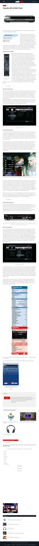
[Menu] (4, 1)
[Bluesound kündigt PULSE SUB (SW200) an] (4, 537)
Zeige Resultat (19, 468)
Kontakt (25, 544)
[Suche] (35, 1)
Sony (5, 460)
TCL (4, 461)
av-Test (4, 5)
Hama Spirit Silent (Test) (7, 434)
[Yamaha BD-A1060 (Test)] (19, 20)
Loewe (5, 453)
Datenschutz (13, 544)
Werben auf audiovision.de (31, 544)
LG (4, 452)
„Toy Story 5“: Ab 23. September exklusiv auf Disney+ (10, 422)
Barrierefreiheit (19, 544)
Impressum (8, 544)
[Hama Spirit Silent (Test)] (11, 429)
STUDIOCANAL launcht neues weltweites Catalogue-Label (15, 533)
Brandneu (5, 515)
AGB (22, 544)
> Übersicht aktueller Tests (7, 442)
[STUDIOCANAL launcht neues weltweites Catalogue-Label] (4, 533)
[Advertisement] (19, 479)
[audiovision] (19, 1)
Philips (5, 457)
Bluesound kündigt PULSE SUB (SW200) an (13, 537)
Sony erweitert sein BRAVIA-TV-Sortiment (13, 524)
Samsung (5, 458)
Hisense (5, 451)
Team (5, 544)
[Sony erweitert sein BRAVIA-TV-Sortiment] (28, 416)
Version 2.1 (13, 542)
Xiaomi (5, 462)
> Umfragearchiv (19, 470)
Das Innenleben (8, 199)
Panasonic (6, 456)
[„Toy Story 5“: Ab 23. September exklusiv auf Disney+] (11, 416)
